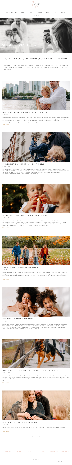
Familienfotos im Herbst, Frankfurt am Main (19, 422)
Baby (22, 12)
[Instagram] (33, 459)
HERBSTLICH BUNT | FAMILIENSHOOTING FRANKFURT (21, 267)
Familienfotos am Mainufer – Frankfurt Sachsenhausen (24, 112)
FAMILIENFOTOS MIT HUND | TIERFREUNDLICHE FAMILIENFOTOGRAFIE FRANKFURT (30, 370)
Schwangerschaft (11, 12)
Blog (55, 12)
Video (48, 12)
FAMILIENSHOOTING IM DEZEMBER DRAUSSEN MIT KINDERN (23, 164)
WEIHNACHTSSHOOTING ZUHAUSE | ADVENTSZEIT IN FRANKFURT (25, 215)
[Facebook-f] (38, 459)
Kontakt (63, 12)
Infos (35, 15)
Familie (30, 12)
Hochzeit (39, 12)
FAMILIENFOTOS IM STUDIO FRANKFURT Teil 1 (18, 319)
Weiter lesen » (5, 124)
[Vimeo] (36, 459)
